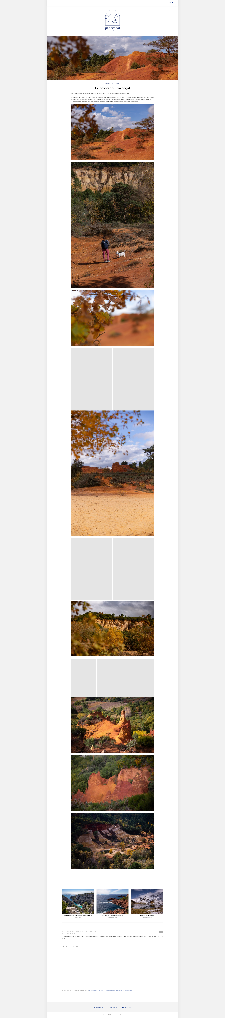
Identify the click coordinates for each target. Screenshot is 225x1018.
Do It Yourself (91, 3)
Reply (161, 932)
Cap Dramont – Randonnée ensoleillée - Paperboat (79, 932)
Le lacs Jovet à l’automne (147, 915)
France (108, 84)
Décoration (103, 3)
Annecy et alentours (76, 3)
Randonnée (116, 84)
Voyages (62, 3)
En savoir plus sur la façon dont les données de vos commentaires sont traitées (110, 990)
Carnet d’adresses (116, 3)
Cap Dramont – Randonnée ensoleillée (112, 915)
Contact (128, 3)
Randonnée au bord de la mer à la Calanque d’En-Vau (78, 915)
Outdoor (52, 3)
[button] (91, 379)
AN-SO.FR (137, 3)
